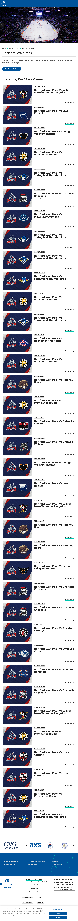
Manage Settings (58, 909)
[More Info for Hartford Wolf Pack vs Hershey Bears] (17, 384)
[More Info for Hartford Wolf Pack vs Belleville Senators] (17, 426)
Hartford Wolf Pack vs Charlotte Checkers (54, 194)
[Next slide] (76, 25)
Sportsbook (57, 864)
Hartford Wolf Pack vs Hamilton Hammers (54, 670)
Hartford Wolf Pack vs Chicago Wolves (53, 443)
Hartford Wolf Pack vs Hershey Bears (53, 381)
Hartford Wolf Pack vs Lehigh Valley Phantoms (53, 132)
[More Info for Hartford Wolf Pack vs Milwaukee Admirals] (17, 219)
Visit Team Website (12, 69)
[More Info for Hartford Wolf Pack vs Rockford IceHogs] (17, 632)
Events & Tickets (14, 48)
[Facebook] (27, 897)
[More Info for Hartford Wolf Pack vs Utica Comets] (17, 757)
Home (4, 48)
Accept (58, 917)
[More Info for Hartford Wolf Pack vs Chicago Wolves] (17, 446)
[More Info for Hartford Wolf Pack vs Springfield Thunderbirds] (17, 177)
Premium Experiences (36, 861)
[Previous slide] (2, 25)
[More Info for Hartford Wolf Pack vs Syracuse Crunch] (17, 653)
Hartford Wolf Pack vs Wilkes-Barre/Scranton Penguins (53, 91)
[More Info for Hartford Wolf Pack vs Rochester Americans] (17, 343)
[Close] (75, 913)
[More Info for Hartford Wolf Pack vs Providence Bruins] (17, 156)
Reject (58, 913)
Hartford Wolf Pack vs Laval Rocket (51, 112)
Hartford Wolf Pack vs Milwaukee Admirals (48, 215)
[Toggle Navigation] (75, 3)
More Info (68, 102)
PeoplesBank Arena (4, 3)
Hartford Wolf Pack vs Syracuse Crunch (54, 650)
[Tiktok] (40, 902)
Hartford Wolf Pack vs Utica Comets (51, 753)
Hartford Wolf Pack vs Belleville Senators (54, 422)
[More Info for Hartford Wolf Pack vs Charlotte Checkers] (17, 198)
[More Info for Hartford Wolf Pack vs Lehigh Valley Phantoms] (17, 136)
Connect (55, 861)
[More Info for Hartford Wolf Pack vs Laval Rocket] (17, 115)
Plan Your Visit (10, 864)
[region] (39, 913)
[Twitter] (40, 897)
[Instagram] (27, 902)
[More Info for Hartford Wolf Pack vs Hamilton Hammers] (17, 674)
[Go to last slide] (27, 845)
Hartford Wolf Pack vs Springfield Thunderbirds (50, 174)
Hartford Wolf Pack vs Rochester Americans (48, 339)
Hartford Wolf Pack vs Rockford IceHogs (54, 629)
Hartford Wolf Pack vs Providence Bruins (48, 153)
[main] (39, 422)
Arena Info (32, 864)
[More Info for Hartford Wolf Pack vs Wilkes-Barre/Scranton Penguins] (17, 94)
